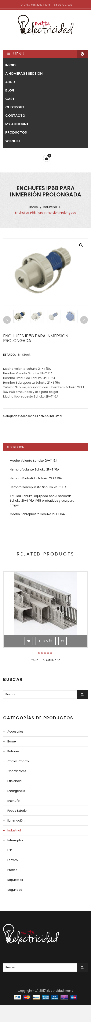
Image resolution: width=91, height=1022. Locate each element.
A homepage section (24, 73)
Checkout (14, 107)
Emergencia (16, 791)
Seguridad (14, 890)
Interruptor (15, 840)
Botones (13, 751)
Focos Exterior (17, 811)
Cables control (18, 761)
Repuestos (15, 880)
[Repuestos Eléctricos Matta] (45, 25)
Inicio (10, 65)
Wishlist (13, 140)
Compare (62, 641)
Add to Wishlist (29, 641)
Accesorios (28, 416)
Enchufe (42, 416)
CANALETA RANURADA (45, 660)
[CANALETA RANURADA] (45, 603)
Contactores (16, 771)
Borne (11, 741)
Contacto (15, 115)
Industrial (50, 207)
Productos (16, 132)
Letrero (12, 860)
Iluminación (16, 820)
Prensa (12, 870)
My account (17, 124)
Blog (10, 90)
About (11, 82)
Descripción (15, 447)
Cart (10, 98)
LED (9, 850)
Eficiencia (14, 781)
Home (33, 207)
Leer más (45, 641)
